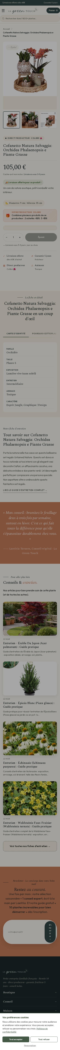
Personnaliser (30, 1045)
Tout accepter (15, 1039)
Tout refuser (44, 1039)
